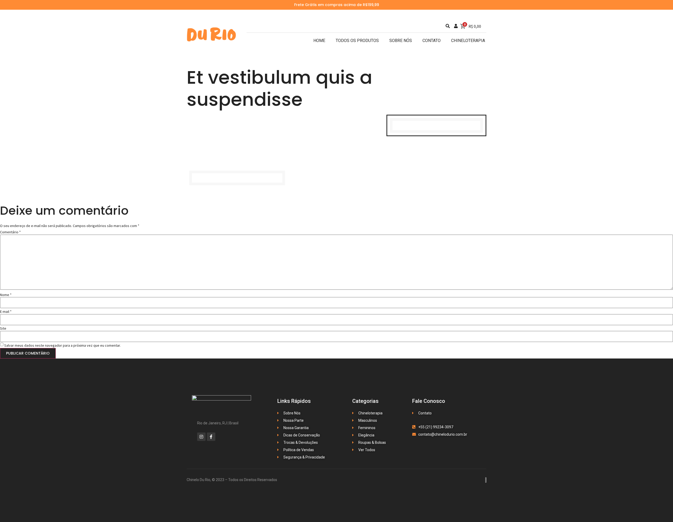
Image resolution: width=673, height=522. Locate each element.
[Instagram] (201, 437)
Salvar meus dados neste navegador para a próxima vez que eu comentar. (62, 345)
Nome (6, 295)
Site (3, 328)
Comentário (10, 232)
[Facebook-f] (211, 437)
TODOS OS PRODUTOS (357, 40)
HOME (319, 40)
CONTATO (431, 40)
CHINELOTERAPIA (468, 40)
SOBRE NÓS (400, 40)
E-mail (6, 311)
